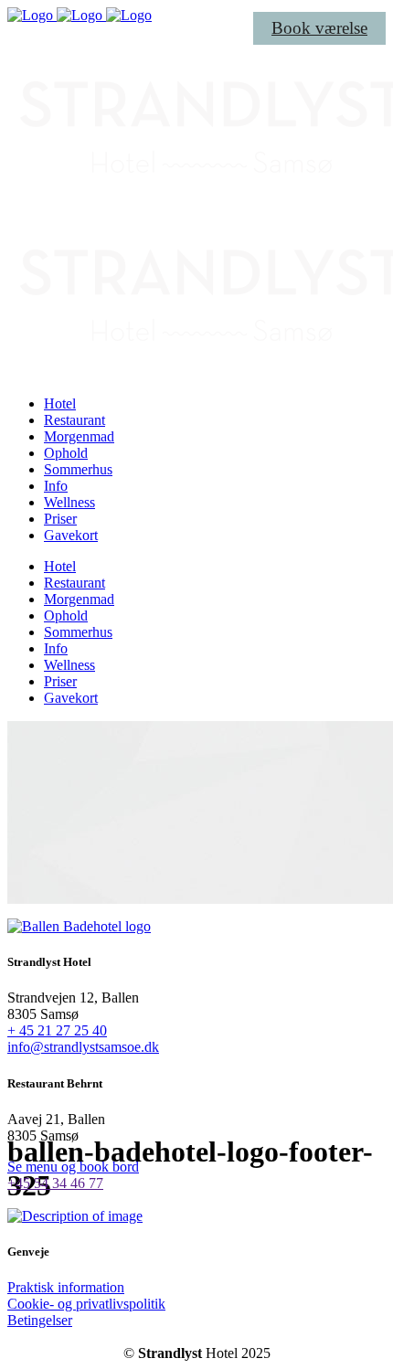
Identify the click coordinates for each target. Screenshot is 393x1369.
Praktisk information (65, 1287)
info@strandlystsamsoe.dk (83, 1047)
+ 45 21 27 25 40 (57, 1030)
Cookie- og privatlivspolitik (86, 1303)
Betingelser (39, 1320)
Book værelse (319, 27)
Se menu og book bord (73, 1166)
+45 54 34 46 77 (55, 1183)
